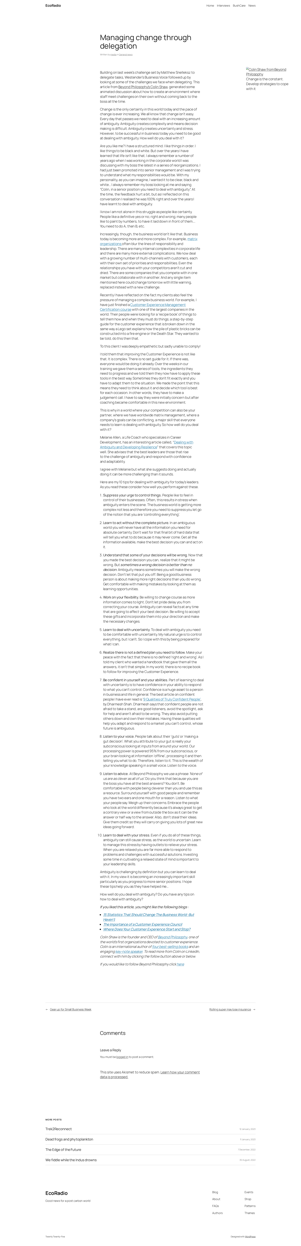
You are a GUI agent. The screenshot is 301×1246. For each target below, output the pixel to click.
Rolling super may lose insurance (230, 1009)
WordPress (250, 1236)
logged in (122, 1057)
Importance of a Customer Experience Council (145, 924)
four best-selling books (170, 946)
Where (108, 929)
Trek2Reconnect (58, 1129)
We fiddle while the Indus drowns (71, 1160)
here (180, 964)
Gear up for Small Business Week (70, 1009)
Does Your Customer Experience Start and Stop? (152, 929)
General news (125, 54)
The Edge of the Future (63, 1150)
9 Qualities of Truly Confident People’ (172, 699)
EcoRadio (53, 5)
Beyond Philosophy (172, 937)
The (106, 924)
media (113, 54)
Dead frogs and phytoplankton (69, 1139)
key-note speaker (129, 951)
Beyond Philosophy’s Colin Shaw (142, 86)
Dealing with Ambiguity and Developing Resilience (146, 444)
